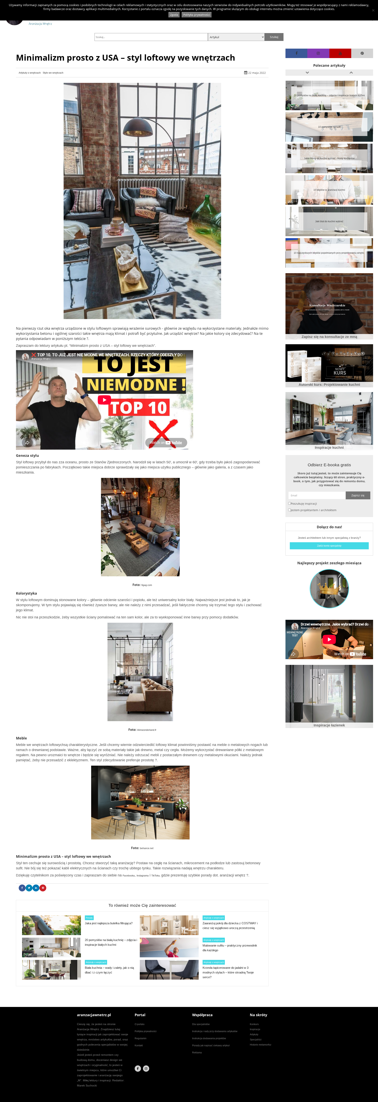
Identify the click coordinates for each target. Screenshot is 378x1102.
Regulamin (140, 1038)
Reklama (197, 1052)
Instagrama (143, 875)
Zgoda (174, 15)
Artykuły (254, 1034)
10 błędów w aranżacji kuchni (329, 127)
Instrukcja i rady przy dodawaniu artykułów (214, 1031)
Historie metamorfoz (260, 1044)
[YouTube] (340, 53)
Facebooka (129, 875)
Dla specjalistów (201, 1024)
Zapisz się (357, 495)
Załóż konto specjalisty (329, 545)
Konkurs (254, 1024)
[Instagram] (318, 53)
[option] (329, 95)
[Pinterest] (362, 53)
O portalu (140, 1024)
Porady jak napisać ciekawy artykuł (211, 1045)
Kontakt (139, 1045)
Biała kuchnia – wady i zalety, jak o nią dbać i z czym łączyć (329, 253)
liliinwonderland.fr (146, 730)
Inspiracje (255, 1029)
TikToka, (155, 875)
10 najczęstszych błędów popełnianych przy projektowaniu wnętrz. (329, 190)
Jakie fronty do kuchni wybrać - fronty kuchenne (329, 95)
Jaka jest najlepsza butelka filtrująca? (108, 923)
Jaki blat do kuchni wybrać (329, 158)
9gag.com (146, 585)
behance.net (146, 848)
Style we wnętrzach (53, 72)
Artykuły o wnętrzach (30, 72)
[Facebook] (296, 53)
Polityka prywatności (146, 1031)
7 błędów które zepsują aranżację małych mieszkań (329, 221)
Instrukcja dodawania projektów (209, 1038)
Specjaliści (255, 1039)
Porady (89, 918)
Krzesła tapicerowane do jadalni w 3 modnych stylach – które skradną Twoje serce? (228, 972)
